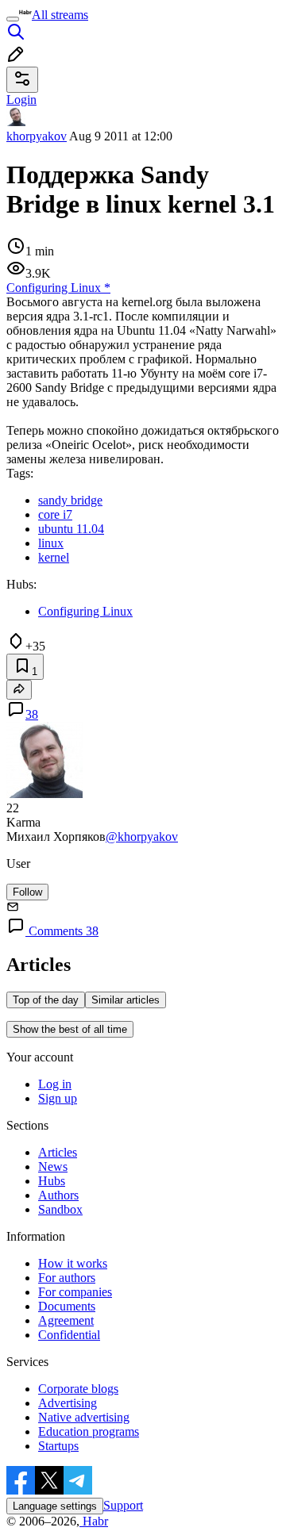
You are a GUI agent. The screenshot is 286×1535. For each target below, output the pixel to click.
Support (123, 1505)
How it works (72, 1263)
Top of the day (46, 1000)
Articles (57, 1152)
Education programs (88, 1431)
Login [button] (21, 99)
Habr (93, 1521)
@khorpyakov (142, 836)
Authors (58, 1195)
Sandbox (60, 1209)
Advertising (67, 1403)
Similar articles (125, 1000)
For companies (75, 1292)
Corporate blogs (78, 1388)
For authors (66, 1277)
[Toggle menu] (12, 19)
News (53, 1166)
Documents (66, 1306)
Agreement (66, 1320)
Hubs (51, 1181)
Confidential (69, 1334)
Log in (55, 1084)
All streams (60, 14)
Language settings (55, 1506)
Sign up (57, 1098)
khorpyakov (36, 136)
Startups (58, 1445)
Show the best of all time (70, 1029)
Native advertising (83, 1417)
